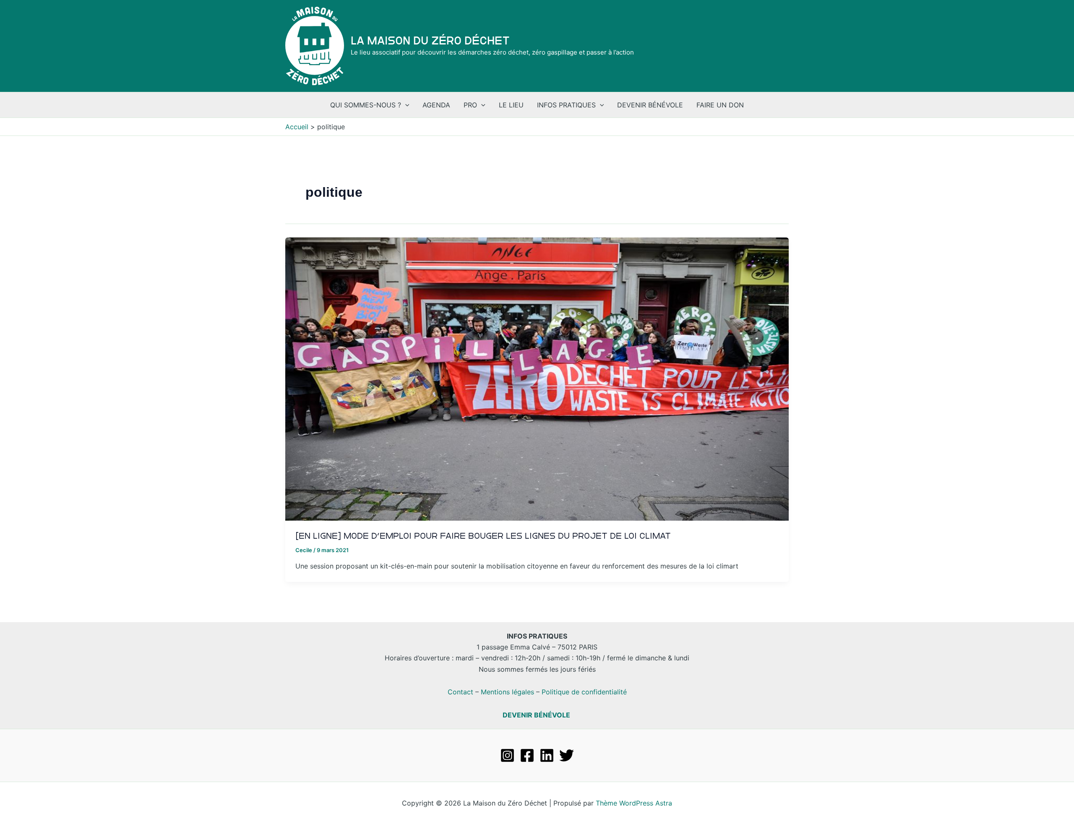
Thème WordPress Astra (634, 803)
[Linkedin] (547, 755)
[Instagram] (507, 755)
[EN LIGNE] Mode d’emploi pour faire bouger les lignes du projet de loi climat (483, 536)
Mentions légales (507, 692)
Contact (460, 692)
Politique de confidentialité (584, 692)
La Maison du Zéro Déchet (430, 40)
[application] (405, 104)
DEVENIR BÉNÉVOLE (536, 715)
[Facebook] (527, 755)
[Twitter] (566, 755)
